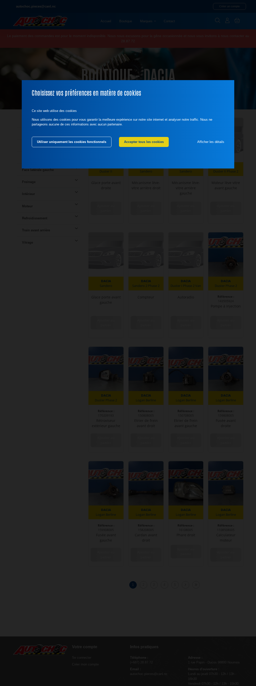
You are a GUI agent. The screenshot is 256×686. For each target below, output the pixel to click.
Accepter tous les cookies (144, 142)
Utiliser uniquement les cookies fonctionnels (71, 142)
